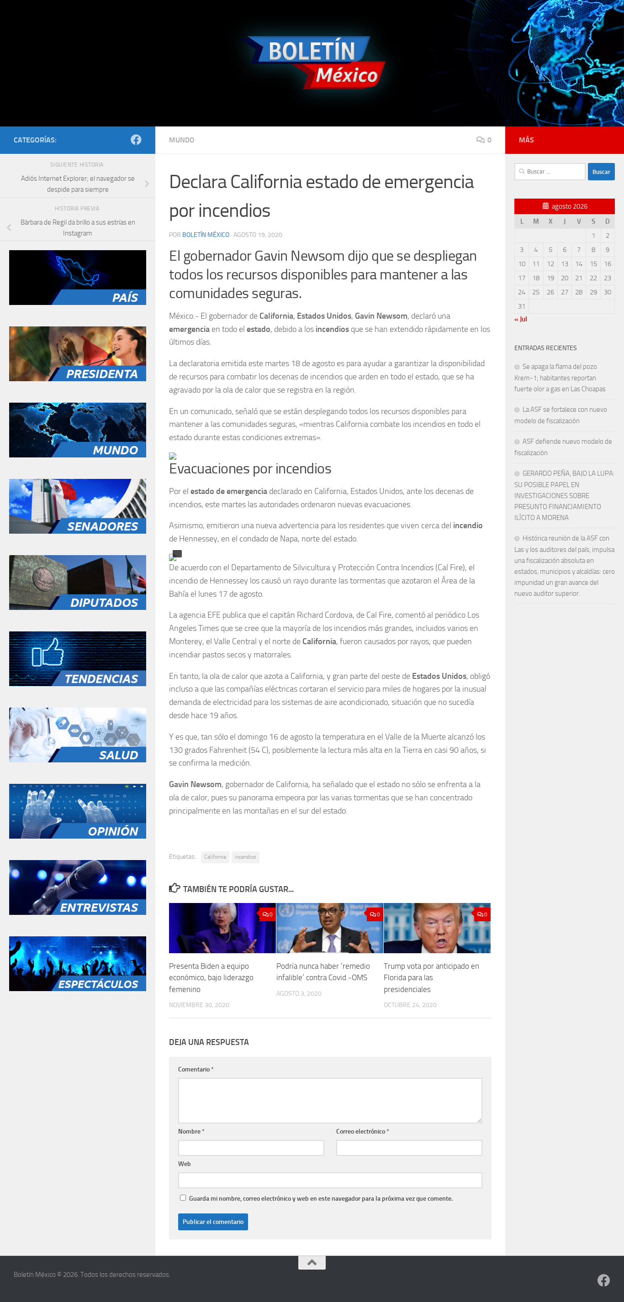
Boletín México (205, 235)
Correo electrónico (362, 1131)
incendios (245, 857)
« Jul (520, 319)
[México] (77, 303)
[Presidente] (77, 379)
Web (184, 1164)
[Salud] (77, 760)
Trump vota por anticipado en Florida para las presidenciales (431, 977)
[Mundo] (77, 455)
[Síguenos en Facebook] (136, 139)
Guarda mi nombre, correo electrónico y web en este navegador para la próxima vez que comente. (321, 1198)
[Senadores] (77, 531)
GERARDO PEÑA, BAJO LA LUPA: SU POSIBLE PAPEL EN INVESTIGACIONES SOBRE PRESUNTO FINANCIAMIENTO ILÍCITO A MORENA (564, 495)
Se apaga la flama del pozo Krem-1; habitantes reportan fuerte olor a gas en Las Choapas (560, 377)
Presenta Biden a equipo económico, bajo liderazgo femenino (211, 977)
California (215, 857)
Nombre (191, 1131)
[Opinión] (77, 836)
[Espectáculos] (77, 989)
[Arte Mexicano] (77, 684)
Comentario (196, 1069)
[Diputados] (77, 608)
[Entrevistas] (77, 912)
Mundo (182, 140)
